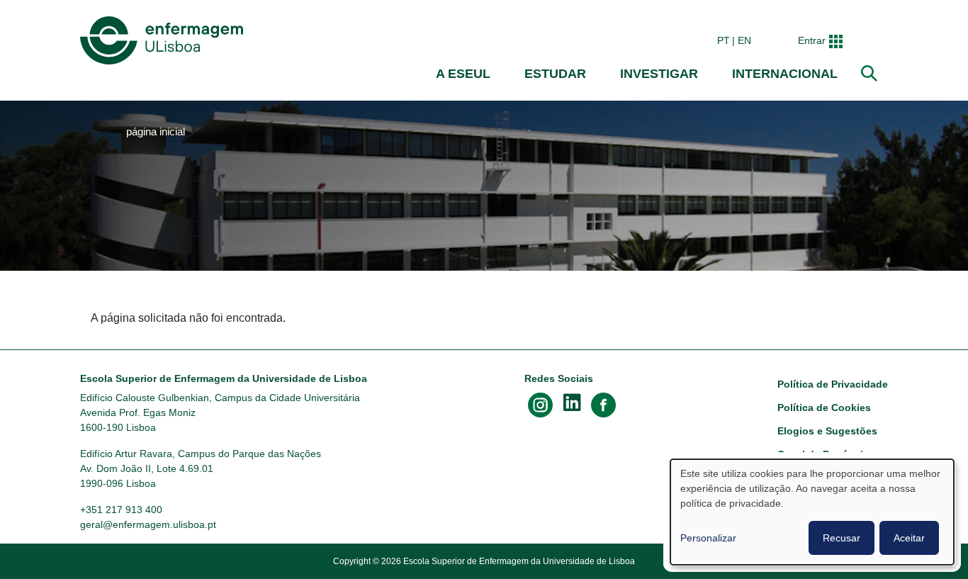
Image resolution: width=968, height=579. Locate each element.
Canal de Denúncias (825, 454)
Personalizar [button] (708, 538)
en (744, 40)
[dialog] (812, 512)
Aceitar (909, 538)
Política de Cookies (824, 407)
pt (723, 40)
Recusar (841, 538)
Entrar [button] (812, 40)
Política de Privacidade (832, 384)
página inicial (155, 131)
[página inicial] (164, 40)
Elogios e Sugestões (827, 431)
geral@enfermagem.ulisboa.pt (148, 524)
